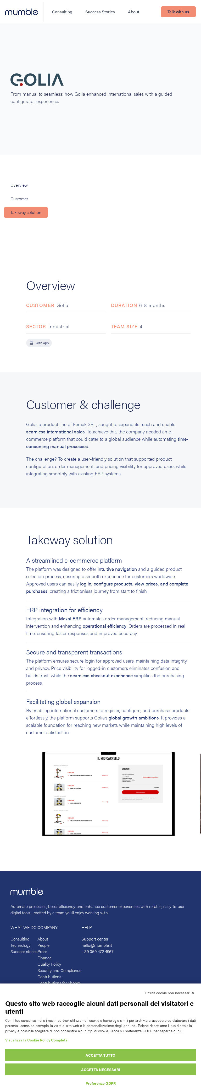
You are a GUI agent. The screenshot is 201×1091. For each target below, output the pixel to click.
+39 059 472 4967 (97, 951)
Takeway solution (25, 212)
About (133, 12)
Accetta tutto (100, 1055)
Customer (19, 199)
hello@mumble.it (96, 945)
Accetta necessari (100, 1069)
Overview (19, 185)
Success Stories (100, 12)
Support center (94, 939)
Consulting (62, 12)
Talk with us (178, 12)
